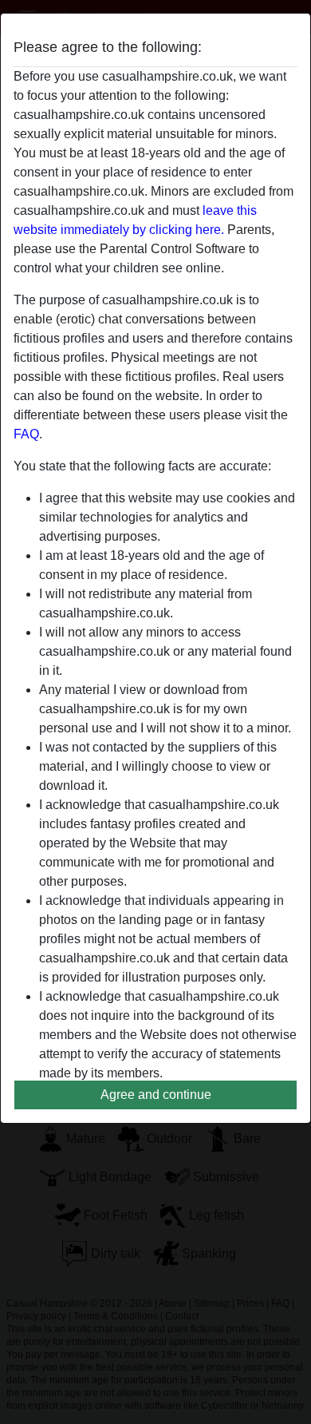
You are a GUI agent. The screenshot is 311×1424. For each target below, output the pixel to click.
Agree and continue (155, 1094)
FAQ (26, 434)
